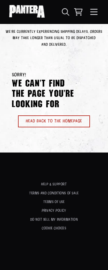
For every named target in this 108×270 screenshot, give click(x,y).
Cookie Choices (54, 228)
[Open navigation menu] (93, 12)
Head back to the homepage (54, 121)
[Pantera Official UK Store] (26, 12)
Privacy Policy (54, 211)
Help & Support (54, 184)
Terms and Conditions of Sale (54, 193)
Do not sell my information (54, 220)
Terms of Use (53, 202)
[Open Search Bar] (65, 12)
